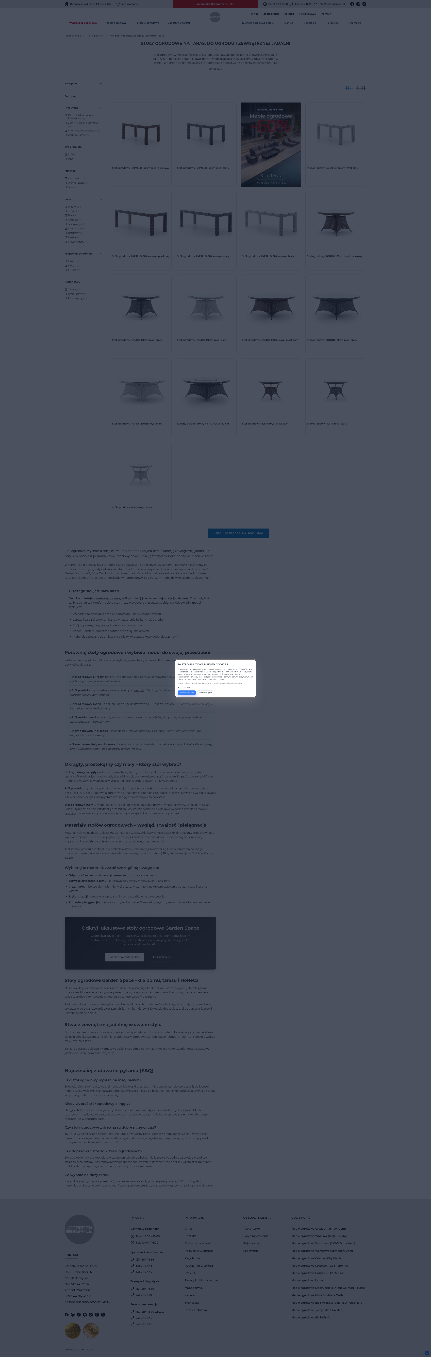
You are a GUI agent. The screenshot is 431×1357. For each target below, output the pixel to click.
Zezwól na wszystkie (186, 692)
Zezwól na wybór (205, 692)
